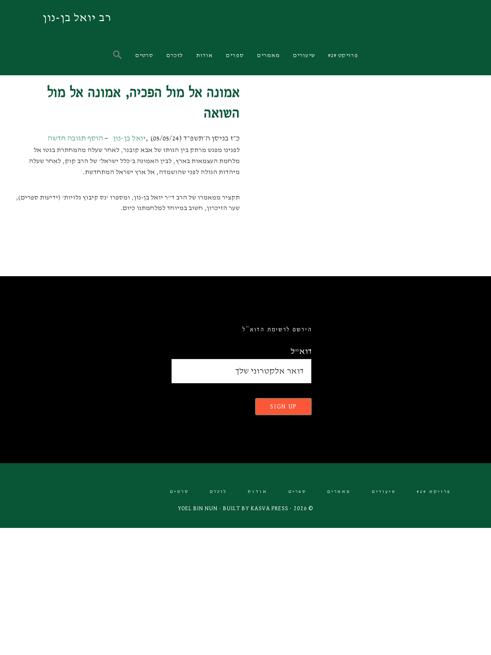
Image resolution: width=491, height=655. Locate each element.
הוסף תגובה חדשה (75, 138)
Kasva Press (269, 509)
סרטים (179, 492)
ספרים (297, 492)
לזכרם (218, 492)
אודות (258, 492)
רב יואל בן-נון (77, 17)
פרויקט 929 (434, 492)
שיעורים (384, 492)
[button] (118, 55)
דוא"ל (301, 351)
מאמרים (339, 492)
